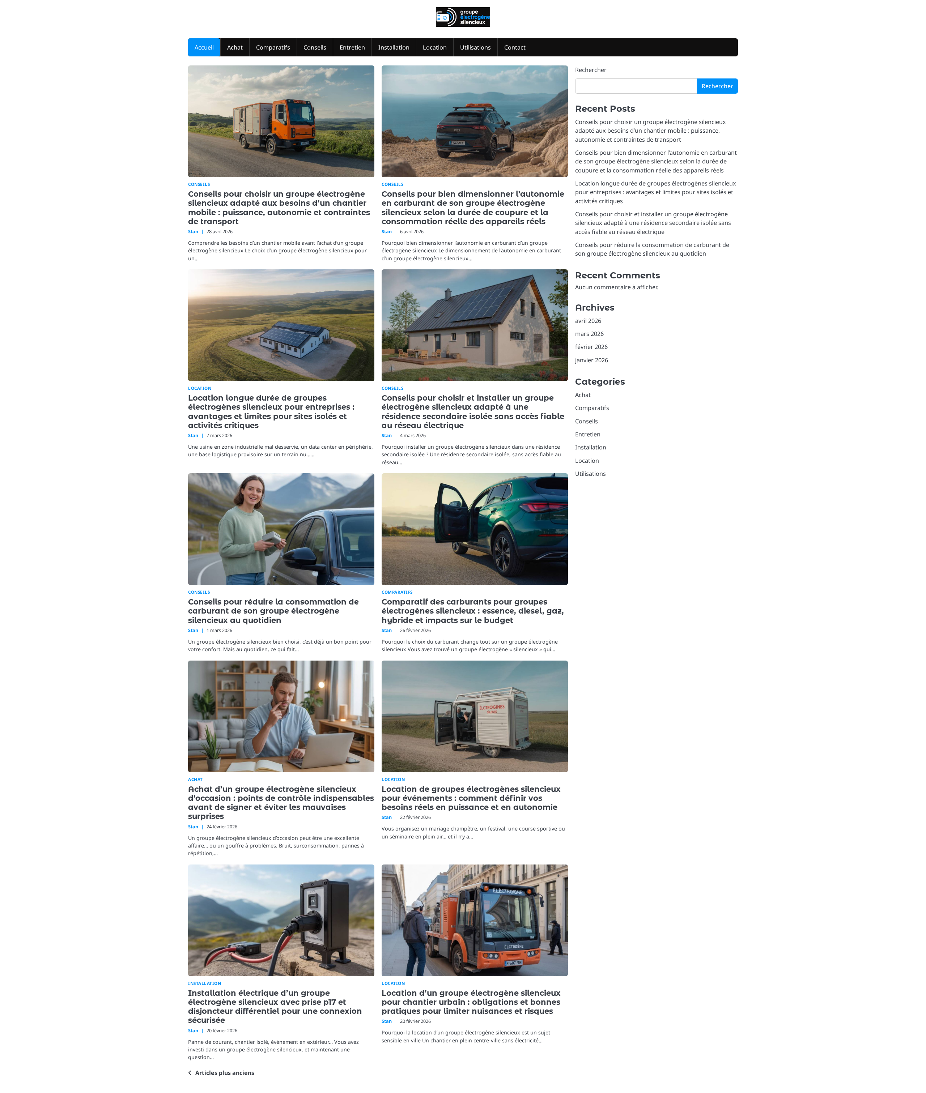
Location (435, 47)
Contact (515, 47)
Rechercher (591, 70)
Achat (235, 47)
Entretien (352, 47)
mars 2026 (589, 334)
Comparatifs (273, 47)
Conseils (314, 47)
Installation (393, 47)
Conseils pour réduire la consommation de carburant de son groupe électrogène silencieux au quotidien (273, 611)
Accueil (204, 47)
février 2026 (591, 347)
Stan (193, 231)
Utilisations (475, 47)
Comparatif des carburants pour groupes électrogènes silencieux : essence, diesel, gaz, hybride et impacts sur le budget (473, 611)
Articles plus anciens (224, 1073)
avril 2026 (588, 321)
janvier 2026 (591, 360)
